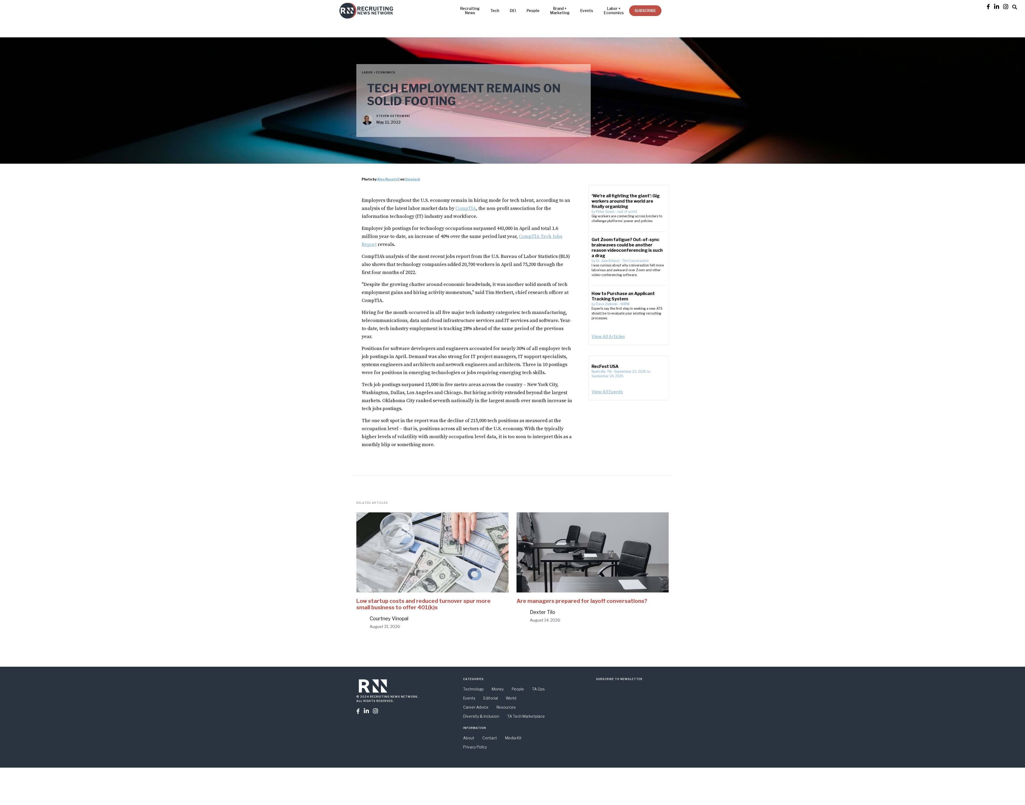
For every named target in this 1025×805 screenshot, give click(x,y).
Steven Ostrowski (393, 115)
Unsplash (412, 179)
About (468, 738)
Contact (489, 738)
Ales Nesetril (388, 179)
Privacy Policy (475, 747)
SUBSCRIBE (645, 10)
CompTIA (465, 208)
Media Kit (513, 738)
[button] (1014, 6)
